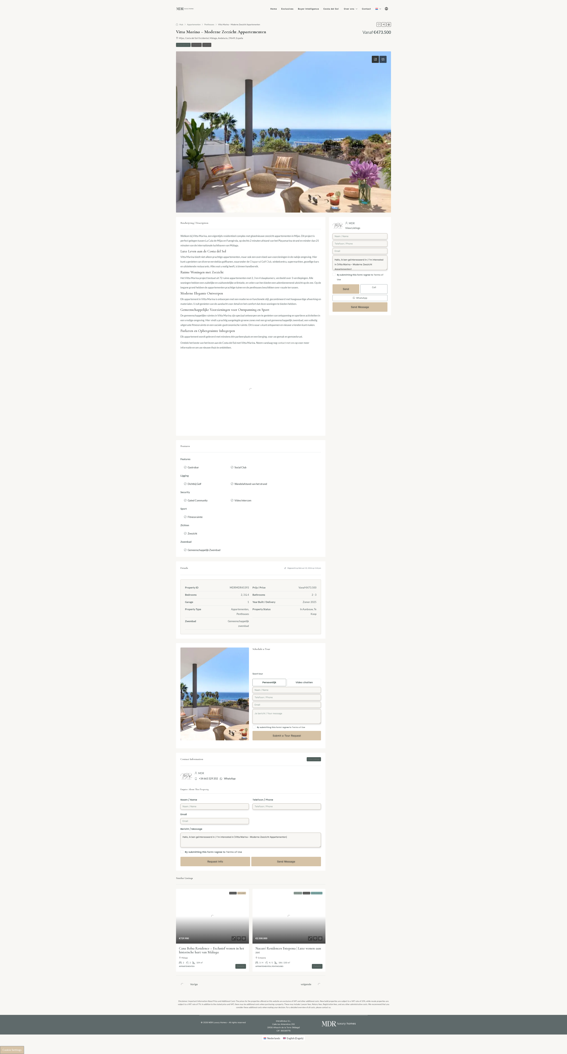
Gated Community (198, 500)
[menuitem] (386, 9)
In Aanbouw (183, 45)
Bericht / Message (191, 829)
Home (273, 9)
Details (240, 966)
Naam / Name (188, 799)
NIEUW (207, 45)
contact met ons (286, 342)
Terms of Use (298, 727)
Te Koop (196, 45)
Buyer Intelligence (308, 9)
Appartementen (194, 24)
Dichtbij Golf (194, 483)
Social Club (240, 467)
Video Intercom (242, 500)
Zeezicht (192, 533)
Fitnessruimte (195, 517)
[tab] (375, 59)
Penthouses (209, 24)
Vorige (194, 984)
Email (183, 814)
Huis (181, 24)
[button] (379, 24)
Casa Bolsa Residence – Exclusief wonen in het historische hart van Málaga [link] (211, 950)
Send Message (360, 307)
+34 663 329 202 (208, 778)
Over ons (349, 9)
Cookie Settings (12, 1049)
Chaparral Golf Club (261, 261)
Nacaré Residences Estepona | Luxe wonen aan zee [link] (288, 950)
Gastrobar (193, 467)
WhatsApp (230, 778)
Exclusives (287, 9)
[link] (212, 916)
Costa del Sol (331, 9)
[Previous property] (182, 984)
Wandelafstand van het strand (250, 483)
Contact (366, 9)
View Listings (352, 228)
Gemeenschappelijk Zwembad (204, 550)
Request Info (215, 861)
